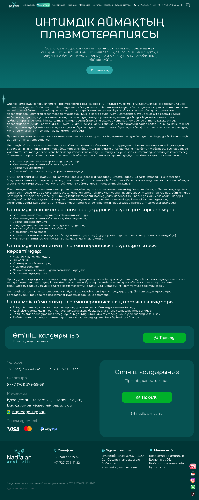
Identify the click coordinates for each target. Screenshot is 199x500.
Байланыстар (123, 5)
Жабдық (72, 5)
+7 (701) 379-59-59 (169, 5)
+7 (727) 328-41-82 (146, 5)
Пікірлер (108, 5)
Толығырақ (99, 70)
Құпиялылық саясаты (21, 488)
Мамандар (84, 5)
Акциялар (43, 5)
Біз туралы (29, 5)
